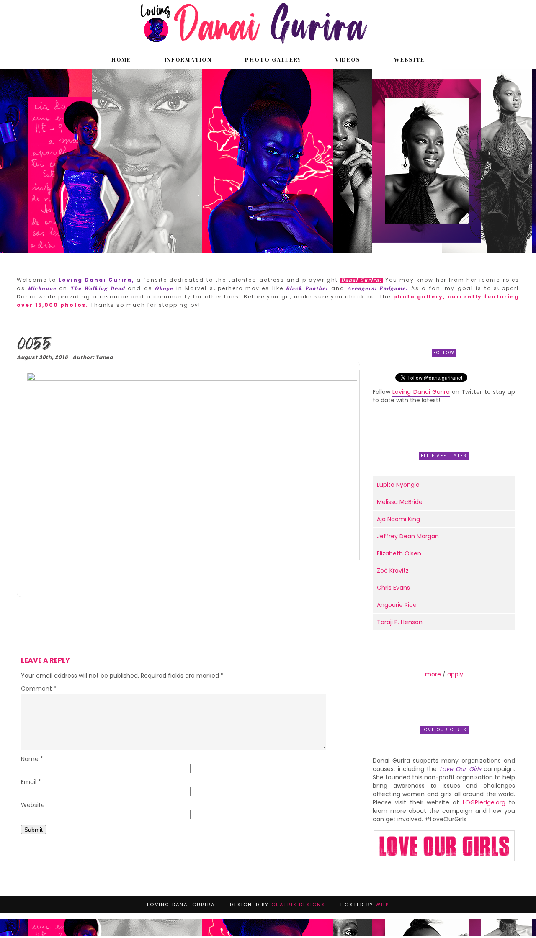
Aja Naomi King (398, 519)
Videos (348, 59)
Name (32, 759)
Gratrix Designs (298, 904)
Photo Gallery (273, 59)
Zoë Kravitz (393, 570)
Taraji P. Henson (400, 622)
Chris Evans (393, 587)
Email (31, 782)
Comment (39, 689)
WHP (382, 904)
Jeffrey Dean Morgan (408, 536)
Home (121, 59)
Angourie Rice (397, 605)
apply (455, 674)
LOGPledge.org (484, 802)
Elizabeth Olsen (399, 553)
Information (188, 59)
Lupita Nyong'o (398, 485)
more (433, 674)
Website (409, 59)
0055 (33, 344)
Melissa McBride (400, 502)
